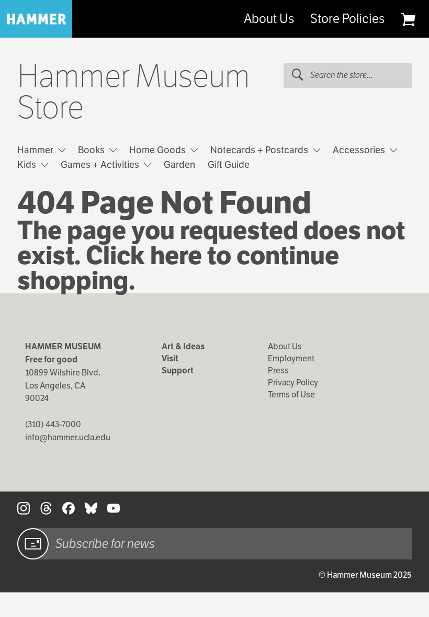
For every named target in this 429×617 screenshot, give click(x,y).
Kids (27, 164)
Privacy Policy (293, 382)
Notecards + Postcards (260, 150)
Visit (170, 358)
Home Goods (158, 150)
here (176, 255)
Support (178, 370)
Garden (179, 164)
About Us (269, 19)
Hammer (36, 150)
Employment (291, 358)
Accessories (360, 150)
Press (278, 370)
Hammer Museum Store (133, 92)
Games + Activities (101, 164)
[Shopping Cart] (408, 19)
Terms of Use (291, 394)
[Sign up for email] (33, 543)
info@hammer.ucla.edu (67, 437)
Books (92, 150)
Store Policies (347, 19)
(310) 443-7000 (53, 424)
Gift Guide (229, 164)
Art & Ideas (183, 346)
